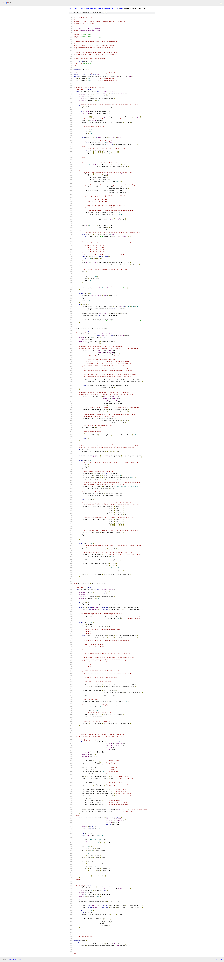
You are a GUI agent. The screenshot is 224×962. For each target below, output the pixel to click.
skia (70, 8)
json (220, 959)
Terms (20, 959)
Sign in (220, 3)
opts (122, 8)
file (105, 13)
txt (217, 959)
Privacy (15, 959)
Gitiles (10, 959)
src (118, 8)
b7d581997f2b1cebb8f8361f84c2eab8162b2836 (95, 8)
